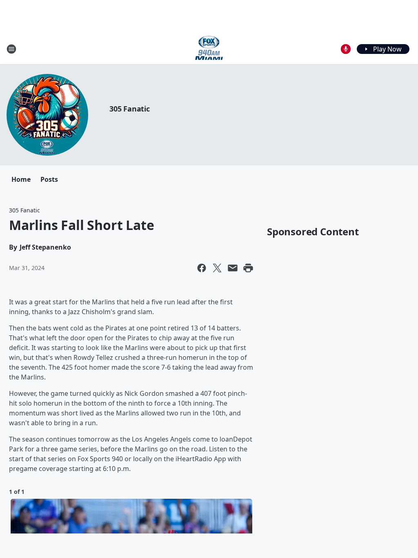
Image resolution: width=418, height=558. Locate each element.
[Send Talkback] (346, 49)
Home (21, 179)
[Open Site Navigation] (11, 49)
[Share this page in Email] (232, 268)
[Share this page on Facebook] (201, 268)
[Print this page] (248, 268)
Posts (49, 179)
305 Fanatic (129, 109)
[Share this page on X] (217, 268)
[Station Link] (209, 49)
